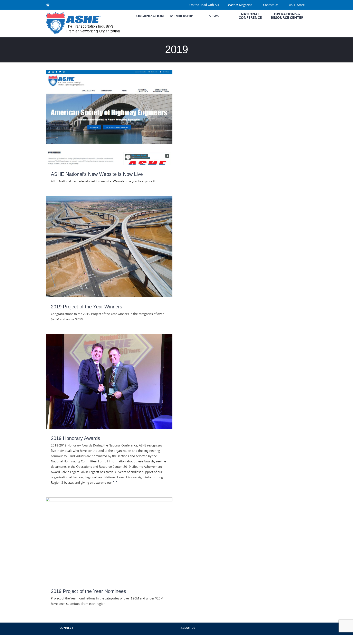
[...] (115, 482)
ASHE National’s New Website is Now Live (109, 113)
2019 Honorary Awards (109, 377)
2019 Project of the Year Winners (109, 243)
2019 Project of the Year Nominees (109, 535)
